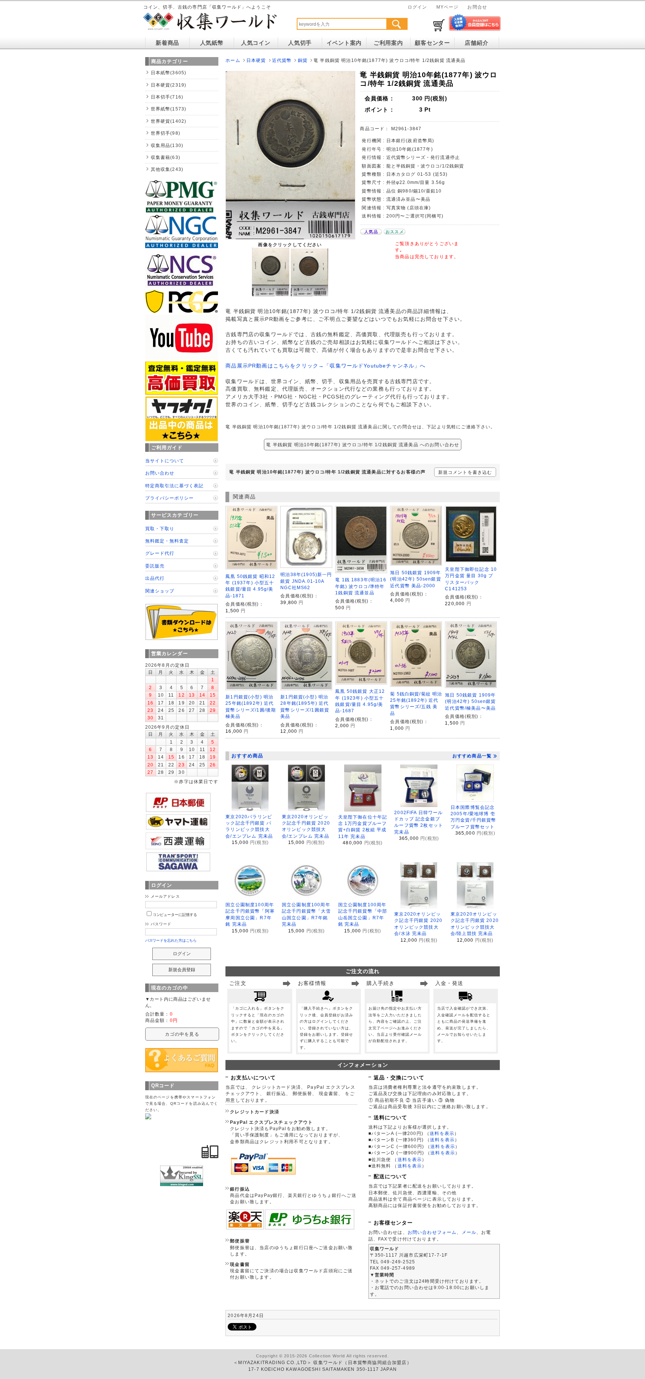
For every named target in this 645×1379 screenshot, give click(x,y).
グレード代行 (159, 553)
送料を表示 (442, 1133)
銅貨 (303, 60)
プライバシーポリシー (169, 497)
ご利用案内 (388, 43)
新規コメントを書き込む (465, 472)
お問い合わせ (159, 472)
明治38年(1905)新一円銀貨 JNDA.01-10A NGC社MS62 (306, 581)
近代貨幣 (282, 60)
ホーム (232, 60)
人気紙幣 (212, 43)
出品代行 (155, 578)
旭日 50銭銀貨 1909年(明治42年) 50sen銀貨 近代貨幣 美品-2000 (415, 579)
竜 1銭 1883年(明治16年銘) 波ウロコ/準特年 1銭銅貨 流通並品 (360, 586)
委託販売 (155, 565)
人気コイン (256, 43)
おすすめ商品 (247, 756)
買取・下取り (159, 528)
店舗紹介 (476, 43)
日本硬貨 (256, 60)
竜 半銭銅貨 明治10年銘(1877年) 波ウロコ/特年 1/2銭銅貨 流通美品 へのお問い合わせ (362, 444)
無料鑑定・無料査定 (167, 540)
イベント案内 (344, 43)
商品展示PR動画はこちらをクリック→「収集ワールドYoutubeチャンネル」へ (325, 366)
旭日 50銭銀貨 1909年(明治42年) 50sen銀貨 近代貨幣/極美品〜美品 (470, 701)
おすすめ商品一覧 (472, 756)
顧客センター (432, 43)
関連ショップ (159, 590)
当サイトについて (164, 460)
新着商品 (167, 43)
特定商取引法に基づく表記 (174, 485)
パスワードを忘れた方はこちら (171, 940)
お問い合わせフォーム (432, 1232)
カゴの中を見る (182, 1034)
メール (469, 1232)
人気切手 (300, 43)
